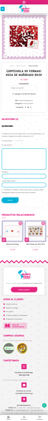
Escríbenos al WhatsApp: (24, 372)
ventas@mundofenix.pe (24, 393)
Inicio (12, 66)
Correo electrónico (9, 181)
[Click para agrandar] (5, 56)
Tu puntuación (7, 140)
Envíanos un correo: (24, 391)
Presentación (24, 84)
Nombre (5, 172)
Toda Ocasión (33, 66)
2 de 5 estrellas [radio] (18, 140)
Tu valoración (7, 145)
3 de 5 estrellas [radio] (19, 140)
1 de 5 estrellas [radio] (16, 140)
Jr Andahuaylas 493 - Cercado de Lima (24, 410)
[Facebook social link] (25, 107)
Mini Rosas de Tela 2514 (35, 244)
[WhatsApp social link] (24, 2)
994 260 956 (24, 375)
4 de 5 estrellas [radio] (21, 140)
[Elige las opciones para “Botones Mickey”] (4, 240)
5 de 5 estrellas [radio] (23, 140)
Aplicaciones (21, 66)
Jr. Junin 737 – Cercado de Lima (24, 408)
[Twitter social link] (28, 107)
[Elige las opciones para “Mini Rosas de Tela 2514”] (27, 240)
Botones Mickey (12, 244)
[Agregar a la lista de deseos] (20, 223)
